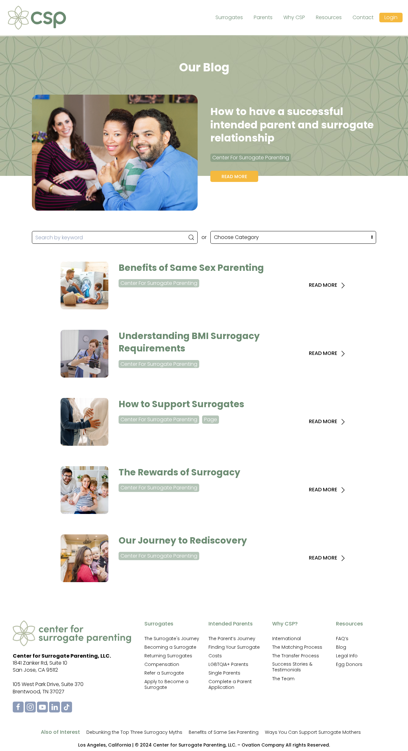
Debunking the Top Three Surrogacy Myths (134, 732)
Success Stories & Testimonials (292, 667)
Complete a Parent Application (230, 684)
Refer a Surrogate (164, 673)
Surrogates (229, 17)
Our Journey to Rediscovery (183, 540)
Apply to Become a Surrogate (166, 684)
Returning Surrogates (168, 656)
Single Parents (224, 673)
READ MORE (324, 285)
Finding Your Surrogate (234, 647)
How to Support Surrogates (181, 404)
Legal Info (347, 656)
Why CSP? (285, 623)
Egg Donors (349, 664)
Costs (215, 656)
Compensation (161, 664)
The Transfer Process (295, 656)
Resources (329, 17)
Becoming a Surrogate (170, 647)
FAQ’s (342, 638)
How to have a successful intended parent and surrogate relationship (292, 124)
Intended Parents (230, 623)
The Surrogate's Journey (171, 638)
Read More (234, 176)
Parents (263, 17)
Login (390, 17)
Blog (341, 647)
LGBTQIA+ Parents (228, 664)
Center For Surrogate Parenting (250, 157)
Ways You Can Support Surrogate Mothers (313, 732)
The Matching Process (297, 647)
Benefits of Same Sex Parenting (191, 268)
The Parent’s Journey (231, 638)
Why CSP (294, 17)
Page (210, 419)
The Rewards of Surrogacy (179, 472)
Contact (363, 17)
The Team (283, 678)
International (286, 638)
